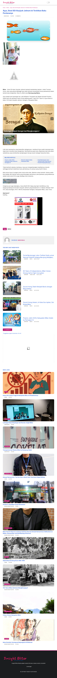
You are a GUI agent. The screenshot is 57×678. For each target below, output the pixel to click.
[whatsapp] (9, 233)
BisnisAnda (7, 419)
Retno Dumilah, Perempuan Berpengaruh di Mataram (17, 642)
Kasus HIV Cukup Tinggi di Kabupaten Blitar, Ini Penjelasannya (20, 395)
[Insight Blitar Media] (9, 3)
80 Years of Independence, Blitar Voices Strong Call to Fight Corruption (37, 272)
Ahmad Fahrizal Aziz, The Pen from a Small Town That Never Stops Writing (24, 477)
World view (32, 274)
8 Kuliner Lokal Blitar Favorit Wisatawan (14, 504)
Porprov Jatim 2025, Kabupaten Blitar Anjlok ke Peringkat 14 (11, 161)
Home (4, 7)
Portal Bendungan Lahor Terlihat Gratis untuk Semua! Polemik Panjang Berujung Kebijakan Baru (44, 161)
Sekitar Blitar (8, 611)
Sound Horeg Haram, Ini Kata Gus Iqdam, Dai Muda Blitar (38, 303)
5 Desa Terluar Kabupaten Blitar (12, 615)
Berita (8, 7)
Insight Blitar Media (32, 671)
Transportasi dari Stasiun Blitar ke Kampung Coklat (17, 450)
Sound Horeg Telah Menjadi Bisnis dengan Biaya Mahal (37, 288)
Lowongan (29, 666)
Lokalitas (7, 500)
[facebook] (4, 233)
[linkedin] (15, 233)
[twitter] (7, 233)
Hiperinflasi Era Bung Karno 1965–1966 (14, 560)
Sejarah (7, 556)
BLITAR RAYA (7, 584)
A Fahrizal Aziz (8, 473)
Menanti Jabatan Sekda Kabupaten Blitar (26, 160)
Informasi (7, 446)
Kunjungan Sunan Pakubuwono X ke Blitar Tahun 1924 (24, 131)
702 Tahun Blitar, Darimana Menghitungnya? (15, 588)
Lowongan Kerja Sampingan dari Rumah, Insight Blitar (18, 422)
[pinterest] (12, 233)
